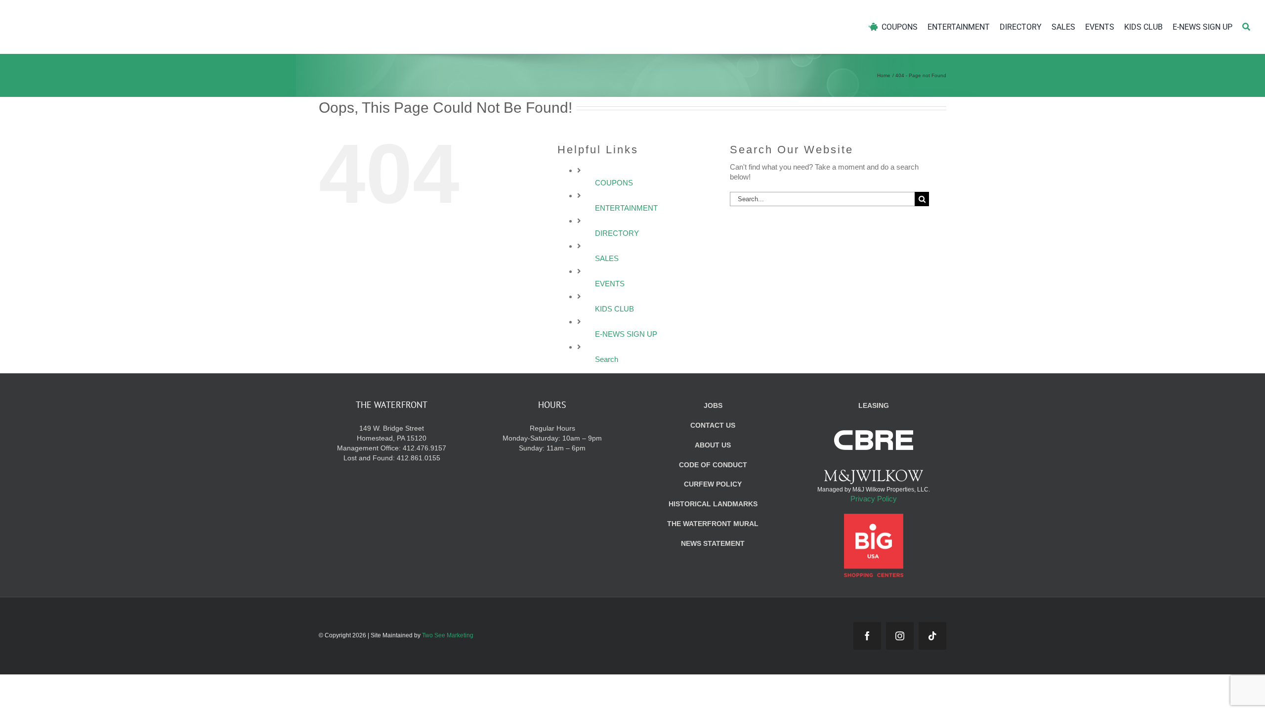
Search (606, 359)
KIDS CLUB (614, 309)
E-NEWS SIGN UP (626, 334)
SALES (607, 258)
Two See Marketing (447, 635)
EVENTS (610, 283)
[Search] (1246, 27)
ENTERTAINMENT (626, 208)
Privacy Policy (873, 498)
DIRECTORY (617, 233)
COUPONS (614, 182)
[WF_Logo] (107, 14)
